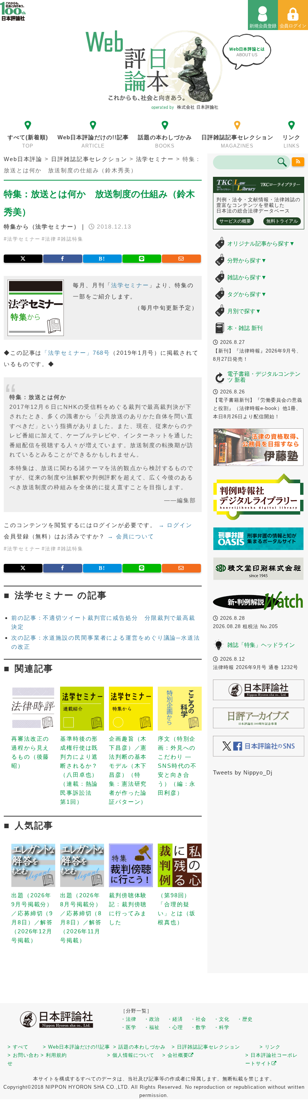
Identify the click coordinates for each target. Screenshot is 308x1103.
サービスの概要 (235, 221)
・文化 (221, 1019)
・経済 (175, 1019)
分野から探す (247, 260)
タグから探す (247, 294)
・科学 (221, 1027)
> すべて (18, 1047)
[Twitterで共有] (23, 259)
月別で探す (244, 311)
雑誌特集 (72, 239)
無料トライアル (282, 221)
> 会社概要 (175, 1055)
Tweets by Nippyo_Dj (242, 772)
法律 (50, 239)
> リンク (270, 1047)
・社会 (198, 1019)
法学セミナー (24, 239)
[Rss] (298, 161)
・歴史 (245, 1019)
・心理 (175, 1027)
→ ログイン (175, 525)
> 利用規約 (54, 1055)
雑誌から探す (247, 277)
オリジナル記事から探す (261, 243)
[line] (141, 259)
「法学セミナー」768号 (76, 353)
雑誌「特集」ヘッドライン (261, 645)
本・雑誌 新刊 (245, 328)
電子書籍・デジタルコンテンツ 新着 (263, 377)
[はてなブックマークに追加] (102, 259)
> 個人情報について (130, 1055)
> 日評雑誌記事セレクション (206, 1047)
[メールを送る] (181, 259)
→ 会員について (130, 536)
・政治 (152, 1019)
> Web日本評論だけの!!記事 (76, 1047)
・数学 (198, 1027)
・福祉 (152, 1027)
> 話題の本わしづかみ (139, 1047)
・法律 (128, 1019)
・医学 (128, 1027)
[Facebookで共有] (62, 259)
